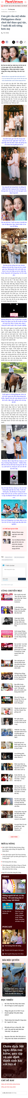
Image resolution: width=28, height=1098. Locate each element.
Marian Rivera (9, 557)
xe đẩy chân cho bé (6, 1092)
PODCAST (7, 926)
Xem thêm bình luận (7, 584)
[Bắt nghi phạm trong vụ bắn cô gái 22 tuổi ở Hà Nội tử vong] (7, 721)
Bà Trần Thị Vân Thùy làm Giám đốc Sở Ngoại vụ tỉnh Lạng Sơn (15, 1005)
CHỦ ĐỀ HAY (7, 1080)
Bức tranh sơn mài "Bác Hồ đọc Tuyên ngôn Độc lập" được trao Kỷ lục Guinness (20, 598)
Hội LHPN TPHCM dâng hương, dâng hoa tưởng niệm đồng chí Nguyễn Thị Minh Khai (13, 849)
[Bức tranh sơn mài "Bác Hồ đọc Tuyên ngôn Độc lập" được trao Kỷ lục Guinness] (7, 597)
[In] (21, 42)
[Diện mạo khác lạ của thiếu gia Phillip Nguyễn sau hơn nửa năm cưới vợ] (7, 766)
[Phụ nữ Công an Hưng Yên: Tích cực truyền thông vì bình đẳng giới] (7, 700)
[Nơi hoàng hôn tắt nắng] (14, 936)
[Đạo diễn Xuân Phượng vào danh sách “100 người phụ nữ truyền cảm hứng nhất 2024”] (7, 687)
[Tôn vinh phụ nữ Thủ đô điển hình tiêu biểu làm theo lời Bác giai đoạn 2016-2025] (7, 663)
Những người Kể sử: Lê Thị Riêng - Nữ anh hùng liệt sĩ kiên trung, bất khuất (13, 897)
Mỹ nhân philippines (19, 557)
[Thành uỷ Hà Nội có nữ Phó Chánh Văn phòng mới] (7, 711)
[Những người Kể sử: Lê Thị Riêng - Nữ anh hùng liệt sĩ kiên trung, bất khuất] (14, 886)
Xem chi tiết (9, 1075)
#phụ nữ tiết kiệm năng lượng (10, 1084)
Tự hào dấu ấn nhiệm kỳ (6, 912)
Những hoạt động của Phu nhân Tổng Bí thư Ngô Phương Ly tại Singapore (20, 676)
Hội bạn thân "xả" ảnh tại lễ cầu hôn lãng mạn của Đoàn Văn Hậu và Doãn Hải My (20, 789)
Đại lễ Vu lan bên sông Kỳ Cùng (11, 872)
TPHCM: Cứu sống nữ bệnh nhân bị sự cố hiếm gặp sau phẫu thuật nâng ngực (20, 733)
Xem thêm (14, 837)
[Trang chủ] (2, 6)
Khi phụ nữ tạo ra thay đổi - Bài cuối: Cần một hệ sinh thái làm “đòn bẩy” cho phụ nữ (14, 1029)
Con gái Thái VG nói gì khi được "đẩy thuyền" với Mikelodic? (20, 827)
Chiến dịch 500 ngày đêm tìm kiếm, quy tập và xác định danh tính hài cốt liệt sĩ (13, 1055)
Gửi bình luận (22, 579)
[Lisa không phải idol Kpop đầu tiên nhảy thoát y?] (7, 756)
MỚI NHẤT (6, 5)
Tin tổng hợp (11, 9)
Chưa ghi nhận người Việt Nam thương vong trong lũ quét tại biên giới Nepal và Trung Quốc (14, 856)
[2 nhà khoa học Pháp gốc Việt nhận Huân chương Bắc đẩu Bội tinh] (7, 610)
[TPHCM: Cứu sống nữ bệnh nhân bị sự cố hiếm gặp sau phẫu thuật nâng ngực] (7, 732)
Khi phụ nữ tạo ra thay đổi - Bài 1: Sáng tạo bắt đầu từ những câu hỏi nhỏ (14, 991)
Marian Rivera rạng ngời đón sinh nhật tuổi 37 (14, 76)
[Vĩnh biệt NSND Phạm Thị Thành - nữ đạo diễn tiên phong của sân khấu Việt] (7, 621)
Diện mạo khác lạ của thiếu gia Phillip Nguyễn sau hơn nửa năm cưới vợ (20, 766)
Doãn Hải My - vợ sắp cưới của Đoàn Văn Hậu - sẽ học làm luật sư (20, 777)
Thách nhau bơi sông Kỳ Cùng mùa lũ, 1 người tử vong (15, 1021)
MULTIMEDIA (18, 5)
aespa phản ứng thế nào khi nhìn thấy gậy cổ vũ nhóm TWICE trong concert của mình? (20, 815)
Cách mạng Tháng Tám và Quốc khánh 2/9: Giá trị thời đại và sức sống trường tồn (20, 634)
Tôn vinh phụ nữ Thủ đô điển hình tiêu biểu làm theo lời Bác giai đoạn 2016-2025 (20, 664)
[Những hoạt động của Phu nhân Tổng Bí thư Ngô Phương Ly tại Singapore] (7, 676)
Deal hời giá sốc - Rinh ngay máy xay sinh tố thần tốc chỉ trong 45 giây (20, 745)
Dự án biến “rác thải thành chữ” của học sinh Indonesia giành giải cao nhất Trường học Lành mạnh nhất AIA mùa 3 (20, 649)
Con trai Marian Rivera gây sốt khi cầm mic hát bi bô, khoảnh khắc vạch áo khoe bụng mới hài (14, 79)
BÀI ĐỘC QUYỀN (10, 960)
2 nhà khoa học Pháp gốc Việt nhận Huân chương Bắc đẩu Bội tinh (20, 610)
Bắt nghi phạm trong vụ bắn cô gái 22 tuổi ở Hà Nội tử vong (20, 721)
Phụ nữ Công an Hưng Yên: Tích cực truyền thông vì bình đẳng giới (20, 700)
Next (25, 979)
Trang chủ (3, 9)
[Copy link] (24, 42)
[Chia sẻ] (17, 42)
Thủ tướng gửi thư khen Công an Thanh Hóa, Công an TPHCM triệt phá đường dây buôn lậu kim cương (14, 867)
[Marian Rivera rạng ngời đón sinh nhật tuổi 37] (6, 533)
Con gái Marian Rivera (8, 559)
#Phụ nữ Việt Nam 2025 (8, 1087)
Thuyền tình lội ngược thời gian (14, 950)
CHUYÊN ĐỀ (24, 5)
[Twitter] (13, 42)
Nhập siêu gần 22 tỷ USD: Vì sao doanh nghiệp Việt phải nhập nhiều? (14, 1013)
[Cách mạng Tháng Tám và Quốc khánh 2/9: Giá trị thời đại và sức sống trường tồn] (7, 633)
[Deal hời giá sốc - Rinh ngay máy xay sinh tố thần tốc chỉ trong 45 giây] (7, 745)
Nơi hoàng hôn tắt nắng (9, 862)
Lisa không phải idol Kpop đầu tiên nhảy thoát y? (20, 755)
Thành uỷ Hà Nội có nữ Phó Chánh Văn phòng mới (20, 710)
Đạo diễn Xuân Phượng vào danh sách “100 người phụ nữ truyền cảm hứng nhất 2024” (20, 688)
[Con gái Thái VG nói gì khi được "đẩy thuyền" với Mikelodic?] (7, 827)
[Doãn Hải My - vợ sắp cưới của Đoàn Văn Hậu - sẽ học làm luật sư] (7, 777)
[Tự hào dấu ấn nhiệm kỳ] (7, 906)
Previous (2, 979)
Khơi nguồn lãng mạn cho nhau (14, 954)
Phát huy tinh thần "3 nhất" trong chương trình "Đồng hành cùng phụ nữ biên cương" (20, 916)
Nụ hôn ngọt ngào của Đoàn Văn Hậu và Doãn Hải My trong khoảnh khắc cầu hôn (20, 802)
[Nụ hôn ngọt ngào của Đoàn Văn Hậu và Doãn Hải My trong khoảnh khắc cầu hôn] (7, 801)
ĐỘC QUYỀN (11, 5)
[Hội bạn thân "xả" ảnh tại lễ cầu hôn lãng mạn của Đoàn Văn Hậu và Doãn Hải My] (7, 788)
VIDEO (5, 876)
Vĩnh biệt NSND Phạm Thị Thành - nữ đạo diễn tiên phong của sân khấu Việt (20, 622)
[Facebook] (6, 42)
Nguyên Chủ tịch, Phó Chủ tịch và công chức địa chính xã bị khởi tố (15, 1037)
